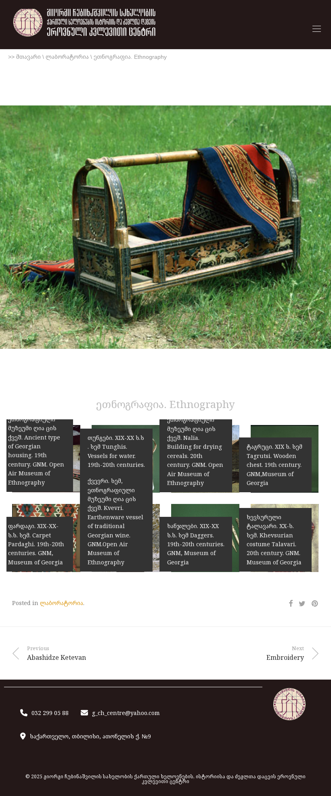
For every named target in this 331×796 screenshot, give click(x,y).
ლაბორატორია (67, 57)
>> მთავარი (24, 57)
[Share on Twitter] (302, 603)
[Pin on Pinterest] (315, 603)
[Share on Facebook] (291, 603)
